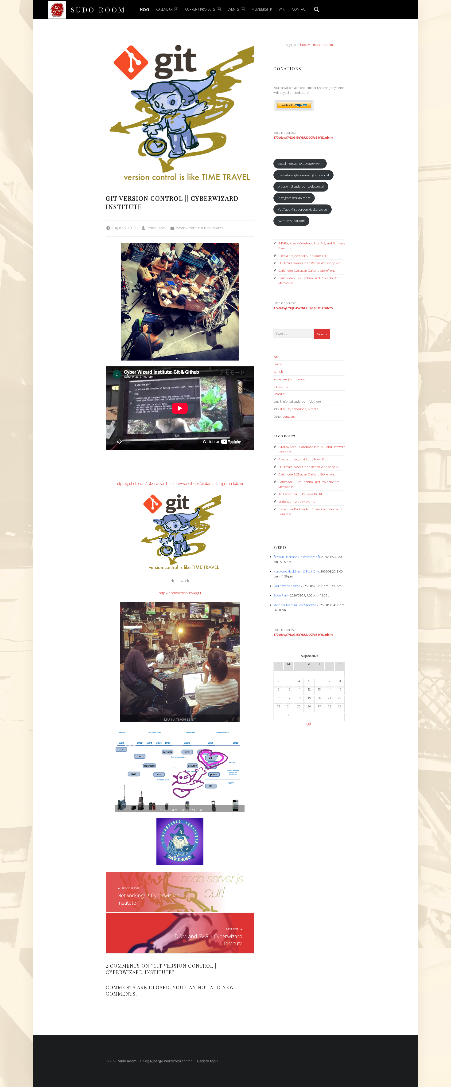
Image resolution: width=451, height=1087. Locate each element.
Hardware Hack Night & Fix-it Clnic (296, 571)
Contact (299, 9)
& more (313, 409)
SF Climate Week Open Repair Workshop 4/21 (310, 263)
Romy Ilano (155, 228)
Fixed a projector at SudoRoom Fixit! (303, 256)
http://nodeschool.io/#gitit (180, 593)
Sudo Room (98, 9)
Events (233, 9)
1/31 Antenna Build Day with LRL (300, 494)
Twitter (278, 364)
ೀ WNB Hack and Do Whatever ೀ (296, 557)
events (217, 228)
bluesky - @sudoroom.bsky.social (301, 186)
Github (278, 371)
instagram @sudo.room (294, 198)
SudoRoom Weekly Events (296, 501)
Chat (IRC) (279, 394)
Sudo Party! (281, 595)
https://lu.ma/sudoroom (316, 45)
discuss (285, 409)
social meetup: (300, 163)
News (144, 9)
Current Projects (200, 9)
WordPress (172, 1061)
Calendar (164, 9)
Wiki (282, 9)
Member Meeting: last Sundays (294, 605)
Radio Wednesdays (286, 586)
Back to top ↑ (207, 1061)
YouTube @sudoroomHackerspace (302, 209)
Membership (262, 9)
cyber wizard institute (193, 228)
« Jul (308, 724)
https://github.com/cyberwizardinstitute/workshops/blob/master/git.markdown (180, 483)
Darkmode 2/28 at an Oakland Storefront (306, 270)
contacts (289, 416)
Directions (280, 387)
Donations (287, 68)
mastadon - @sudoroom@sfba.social (303, 175)
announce (299, 409)
